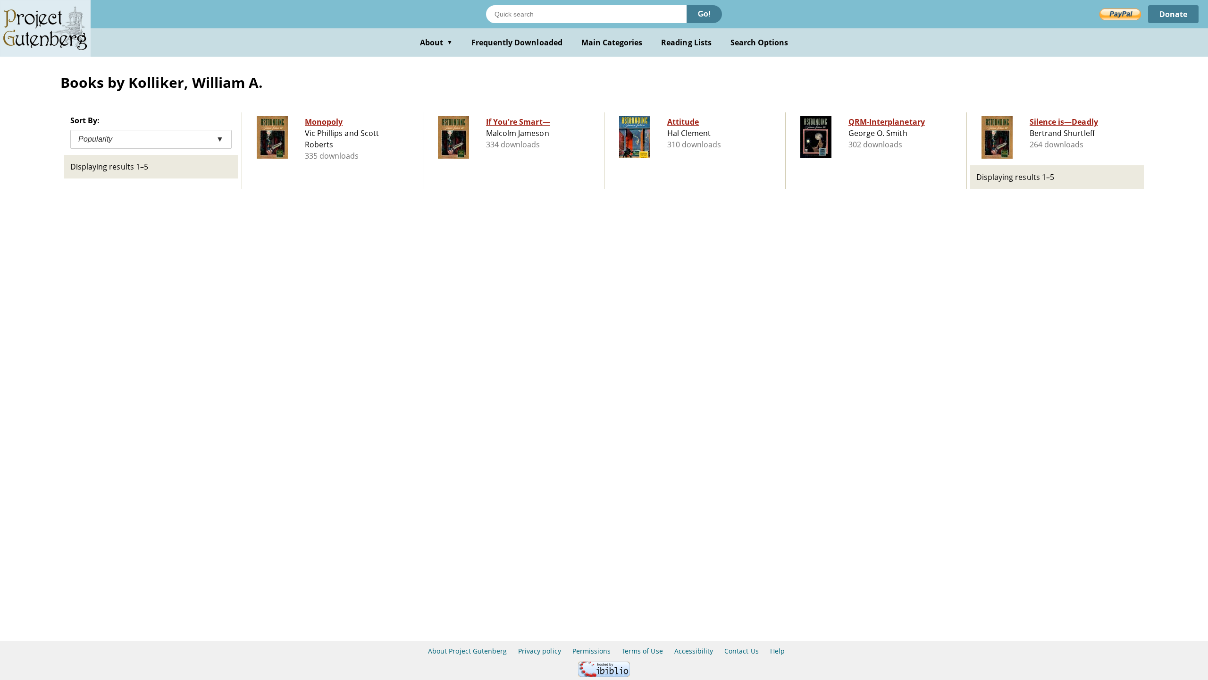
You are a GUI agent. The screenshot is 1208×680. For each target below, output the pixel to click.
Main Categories (612, 42)
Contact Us (741, 650)
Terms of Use (642, 650)
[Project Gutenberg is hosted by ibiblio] (604, 674)
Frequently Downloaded (516, 42)
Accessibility (693, 650)
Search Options (759, 42)
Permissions (591, 650)
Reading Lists (686, 42)
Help (777, 650)
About (436, 42)
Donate (1173, 14)
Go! (704, 14)
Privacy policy (539, 650)
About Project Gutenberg (467, 650)
